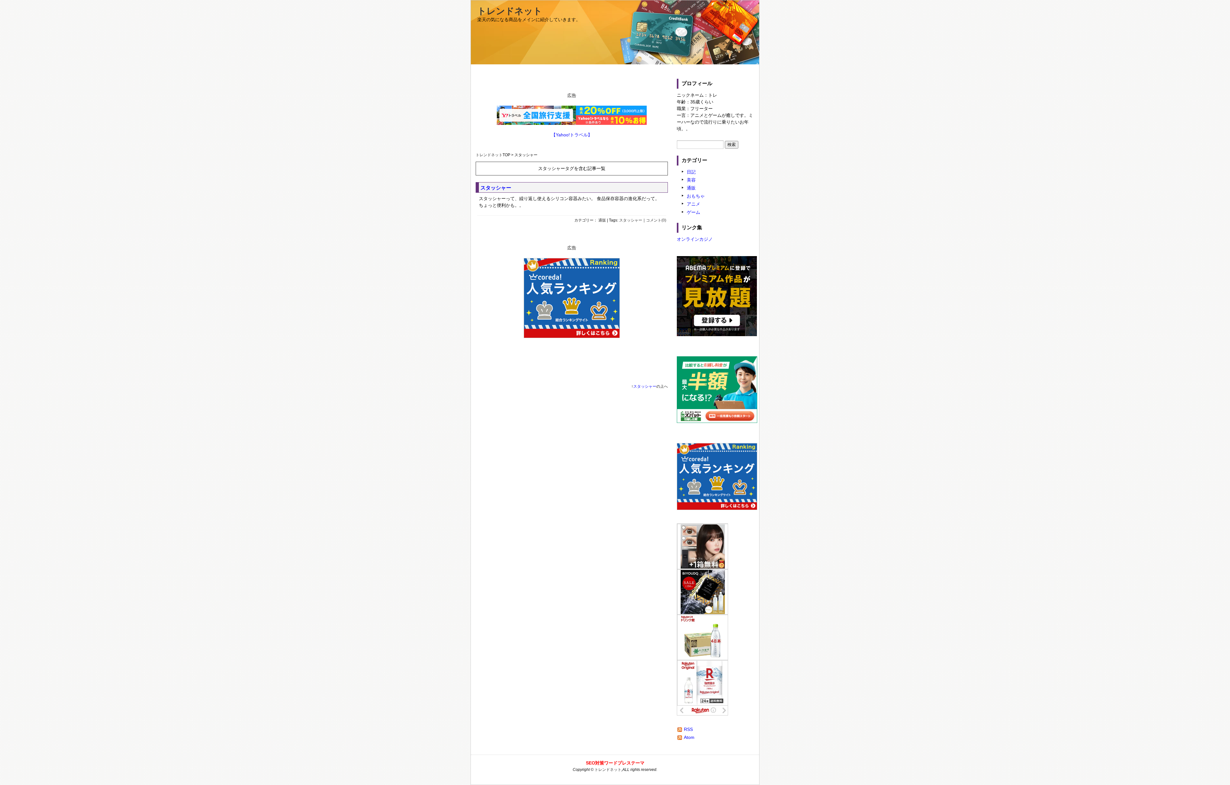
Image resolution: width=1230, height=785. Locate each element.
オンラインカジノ (695, 239)
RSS (688, 729)
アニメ (693, 203)
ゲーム (693, 212)
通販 (602, 220)
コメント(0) (656, 220)
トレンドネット (509, 11)
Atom (689, 737)
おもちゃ (696, 195)
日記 (691, 171)
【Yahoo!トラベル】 (571, 134)
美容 (691, 179)
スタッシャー (495, 187)
